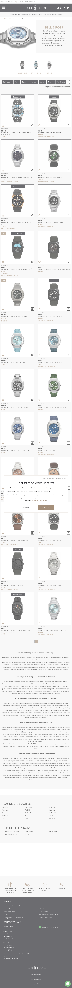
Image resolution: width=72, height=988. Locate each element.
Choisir (26, 507)
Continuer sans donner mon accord (54, 478)
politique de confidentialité (38, 500)
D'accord (46, 507)
